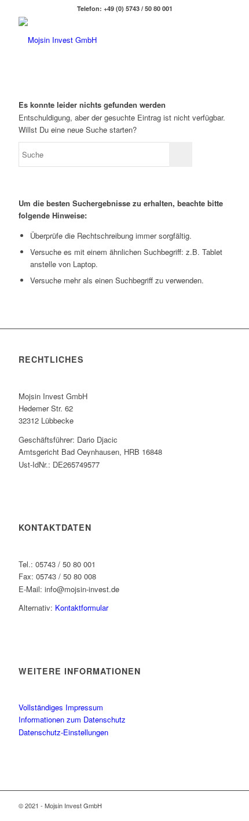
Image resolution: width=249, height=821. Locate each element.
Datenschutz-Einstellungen (63, 732)
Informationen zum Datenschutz (72, 719)
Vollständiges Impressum (61, 707)
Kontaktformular (81, 607)
